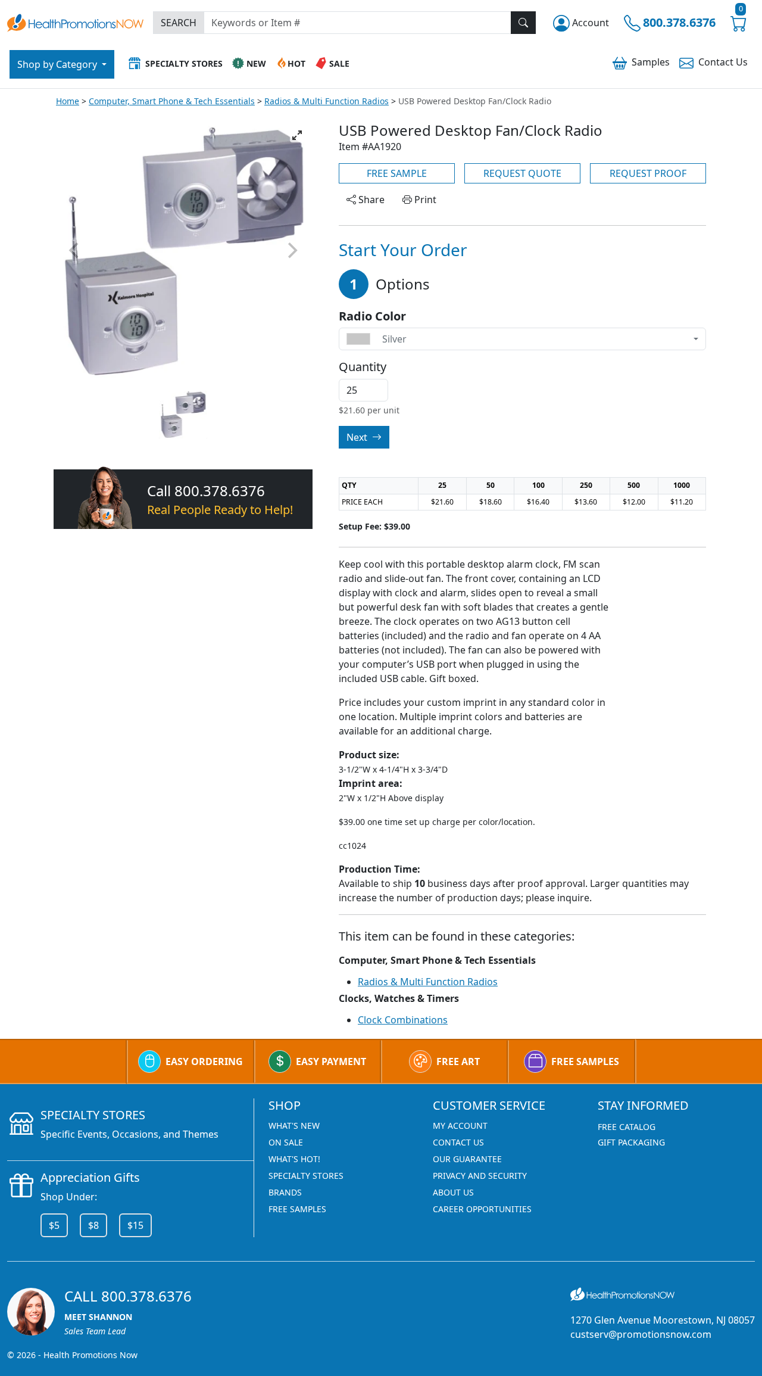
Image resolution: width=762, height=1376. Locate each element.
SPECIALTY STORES (305, 1175)
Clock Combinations (403, 1019)
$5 (54, 1225)
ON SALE (285, 1142)
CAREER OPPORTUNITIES (482, 1209)
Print (424, 199)
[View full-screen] (297, 135)
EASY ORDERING (204, 1061)
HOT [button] (296, 63)
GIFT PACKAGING (631, 1142)
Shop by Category (58, 64)
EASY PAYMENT (331, 1061)
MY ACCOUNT (460, 1125)
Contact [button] (723, 62)
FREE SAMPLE (397, 173)
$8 (93, 1225)
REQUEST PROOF (648, 173)
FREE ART (458, 1061)
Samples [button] (651, 62)
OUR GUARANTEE (467, 1159)
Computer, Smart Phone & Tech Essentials (172, 101)
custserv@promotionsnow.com (640, 1334)
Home (67, 101)
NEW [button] (256, 63)
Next (358, 437)
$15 (135, 1225)
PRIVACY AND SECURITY (480, 1175)
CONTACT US (458, 1142)
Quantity (362, 367)
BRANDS (285, 1192)
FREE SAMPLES (585, 1061)
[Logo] (75, 21)
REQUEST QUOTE (522, 173)
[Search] (523, 22)
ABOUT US (453, 1192)
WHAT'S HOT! (294, 1159)
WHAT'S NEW (294, 1125)
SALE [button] (339, 63)
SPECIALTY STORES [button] (184, 63)
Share (370, 199)
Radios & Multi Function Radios (326, 101)
